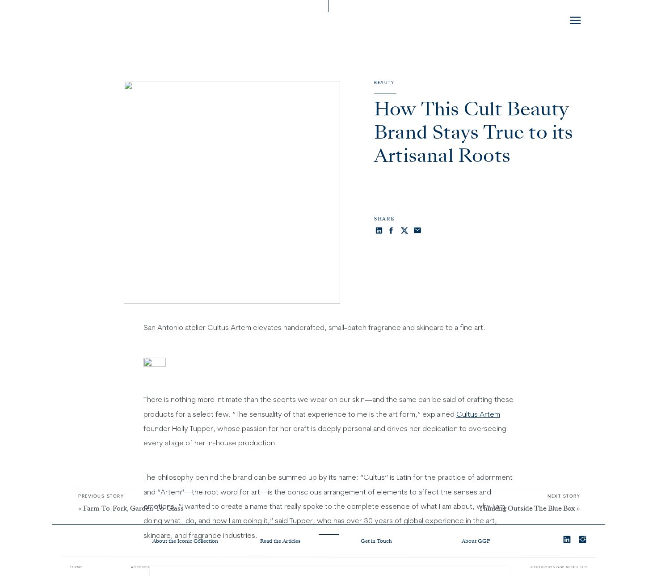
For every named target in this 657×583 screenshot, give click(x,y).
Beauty (384, 82)
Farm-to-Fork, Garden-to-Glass (133, 509)
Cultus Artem (478, 414)
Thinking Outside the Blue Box (527, 509)
